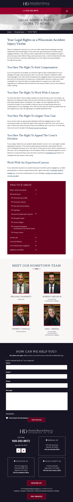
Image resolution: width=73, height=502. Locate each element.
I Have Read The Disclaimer (19, 418)
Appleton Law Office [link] (17, 250)
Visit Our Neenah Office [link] (52, 449)
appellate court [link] (51, 153)
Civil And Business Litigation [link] (20, 246)
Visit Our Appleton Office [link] (21, 472)
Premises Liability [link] (19, 202)
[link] (36, 3)
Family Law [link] (14, 237)
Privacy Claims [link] (18, 232)
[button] (67, 11)
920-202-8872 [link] (32, 11)
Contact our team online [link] (53, 173)
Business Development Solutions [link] (44, 491)
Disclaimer (10, 414)
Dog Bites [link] (16, 210)
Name (8, 363)
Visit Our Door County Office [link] (52, 470)
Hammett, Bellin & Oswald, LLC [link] (33, 488)
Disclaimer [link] (16, 491)
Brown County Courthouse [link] (38, 128)
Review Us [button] (36, 483)
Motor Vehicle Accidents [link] (18, 190)
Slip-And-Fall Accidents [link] (21, 206)
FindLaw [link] (57, 491)
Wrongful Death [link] (18, 218)
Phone (8, 381)
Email (8, 372)
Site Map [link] (23, 491)
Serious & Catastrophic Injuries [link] (22, 214)
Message (9, 390)
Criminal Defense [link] (16, 242)
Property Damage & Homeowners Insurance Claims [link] (24, 227)
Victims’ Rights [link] (18, 222)
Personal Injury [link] (15, 194)
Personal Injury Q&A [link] (20, 198)
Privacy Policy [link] (30, 491)
